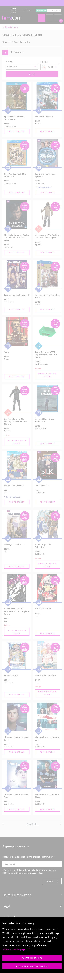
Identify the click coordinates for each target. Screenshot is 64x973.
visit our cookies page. (14, 949)
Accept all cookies (32, 958)
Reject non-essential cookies (32, 966)
